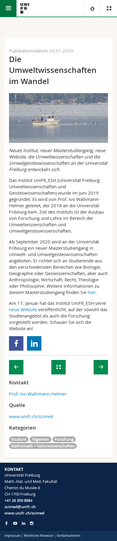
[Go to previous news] (16, 367)
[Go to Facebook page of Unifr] (6, 523)
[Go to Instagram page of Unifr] (31, 523)
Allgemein (40, 439)
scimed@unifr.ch (20, 506)
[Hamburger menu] (8, 8)
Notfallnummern (68, 536)
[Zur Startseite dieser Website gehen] (24, 8)
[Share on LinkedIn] (34, 343)
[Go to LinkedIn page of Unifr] (23, 523)
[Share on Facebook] (16, 343)
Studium (18, 439)
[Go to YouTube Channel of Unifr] (15, 523)
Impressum (12, 536)
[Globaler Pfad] (92, 8)
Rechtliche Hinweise (38, 536)
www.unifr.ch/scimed (31, 416)
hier (92, 292)
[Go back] (58, 367)
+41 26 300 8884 (18, 500)
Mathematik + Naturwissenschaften (43, 446)
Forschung (64, 439)
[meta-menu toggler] (108, 8)
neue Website (23, 309)
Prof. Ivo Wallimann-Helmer (38, 394)
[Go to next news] (101, 367)
